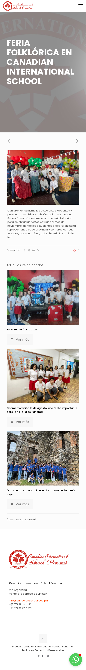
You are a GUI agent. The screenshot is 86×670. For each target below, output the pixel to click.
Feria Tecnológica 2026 (22, 329)
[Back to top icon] (43, 638)
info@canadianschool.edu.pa (28, 600)
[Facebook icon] (38, 656)
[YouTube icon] (43, 656)
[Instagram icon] (47, 656)
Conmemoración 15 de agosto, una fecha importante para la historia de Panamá (42, 410)
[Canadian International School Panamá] (18, 6)
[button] (75, 659)
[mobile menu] (80, 6)
